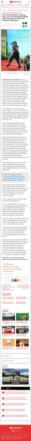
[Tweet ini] (26, 23)
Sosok (10, 25)
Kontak (21, 436)
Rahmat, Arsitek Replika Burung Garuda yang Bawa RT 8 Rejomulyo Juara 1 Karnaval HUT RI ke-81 (16, 415)
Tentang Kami (14, 436)
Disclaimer (9, 437)
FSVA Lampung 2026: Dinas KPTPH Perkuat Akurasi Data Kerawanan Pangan (22, 335)
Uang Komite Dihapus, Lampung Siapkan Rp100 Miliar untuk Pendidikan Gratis (22, 322)
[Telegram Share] (23, 26)
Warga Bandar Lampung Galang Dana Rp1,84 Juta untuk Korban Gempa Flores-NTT (16, 404)
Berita (3, 24)
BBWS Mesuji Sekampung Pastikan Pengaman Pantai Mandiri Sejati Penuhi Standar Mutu (14, 380)
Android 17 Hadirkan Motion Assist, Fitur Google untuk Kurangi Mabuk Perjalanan (8, 348)
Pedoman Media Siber (6, 438)
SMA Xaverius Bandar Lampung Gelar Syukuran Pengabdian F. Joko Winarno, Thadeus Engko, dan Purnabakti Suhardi (8, 302)
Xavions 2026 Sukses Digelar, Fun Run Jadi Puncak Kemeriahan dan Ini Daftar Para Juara (16, 398)
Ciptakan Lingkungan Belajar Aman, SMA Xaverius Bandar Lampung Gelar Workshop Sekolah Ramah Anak (22, 302)
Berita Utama (7, 24)
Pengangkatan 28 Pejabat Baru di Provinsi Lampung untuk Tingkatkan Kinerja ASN (8, 287)
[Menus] (2, 2)
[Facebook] (12, 280)
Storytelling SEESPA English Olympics (12, 269)
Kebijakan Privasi (17, 438)
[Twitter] (15, 280)
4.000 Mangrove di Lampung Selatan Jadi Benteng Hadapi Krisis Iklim (7, 322)
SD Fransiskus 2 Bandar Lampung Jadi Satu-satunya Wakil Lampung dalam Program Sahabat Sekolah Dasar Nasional (8, 335)
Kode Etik (3, 437)
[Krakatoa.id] (15, 1)
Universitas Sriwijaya (8, 271)
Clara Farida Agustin (8, 264)
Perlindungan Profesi (18, 437)
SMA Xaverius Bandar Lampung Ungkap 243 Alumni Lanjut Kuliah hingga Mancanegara (21, 298)
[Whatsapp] (26, 26)
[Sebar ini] (23, 23)
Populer (8, 388)
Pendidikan (12, 24)
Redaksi (26, 436)
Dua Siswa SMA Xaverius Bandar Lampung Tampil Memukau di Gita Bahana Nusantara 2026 (8, 298)
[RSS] (18, 280)
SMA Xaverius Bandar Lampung (11, 13)
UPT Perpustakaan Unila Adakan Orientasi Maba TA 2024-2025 (23, 286)
